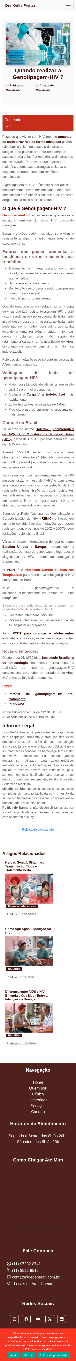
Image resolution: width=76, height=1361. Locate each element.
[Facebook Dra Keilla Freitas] (26, 1319)
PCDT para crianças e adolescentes (43, 633)
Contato (38, 1112)
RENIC (47, 518)
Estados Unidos (16, 547)
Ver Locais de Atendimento (30, 1284)
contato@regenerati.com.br (35, 1277)
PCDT (11, 570)
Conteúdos (38, 1100)
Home (38, 1082)
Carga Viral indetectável (46, 394)
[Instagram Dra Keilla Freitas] (14, 1319)
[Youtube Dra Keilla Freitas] (38, 1319)
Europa (40, 547)
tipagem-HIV (52, 694)
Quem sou (38, 1088)
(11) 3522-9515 (25, 1270)
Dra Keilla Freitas (20, 5)
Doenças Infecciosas (22, 906)
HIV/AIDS (14, 969)
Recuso (29, 1355)
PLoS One (16, 704)
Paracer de (19, 694)
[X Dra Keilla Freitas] (49, 1319)
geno (36, 694)
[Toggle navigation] (68, 5)
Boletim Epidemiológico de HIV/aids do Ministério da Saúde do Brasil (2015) (38, 434)
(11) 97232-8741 (26, 1264)
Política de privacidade (38, 829)
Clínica (38, 1094)
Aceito (14, 1355)
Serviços (38, 1106)
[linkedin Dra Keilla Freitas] (61, 1319)
